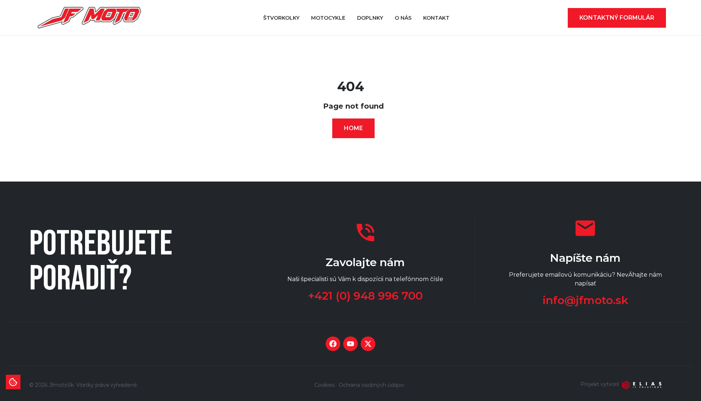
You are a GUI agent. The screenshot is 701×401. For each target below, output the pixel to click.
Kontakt (436, 18)
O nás (403, 18)
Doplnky (370, 18)
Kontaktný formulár (616, 17)
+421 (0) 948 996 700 (365, 296)
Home (353, 128)
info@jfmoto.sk (585, 300)
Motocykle (328, 18)
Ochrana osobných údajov (372, 385)
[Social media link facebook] (333, 343)
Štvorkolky (281, 18)
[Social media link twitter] (368, 343)
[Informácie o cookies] (13, 382)
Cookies (324, 385)
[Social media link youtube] (350, 343)
